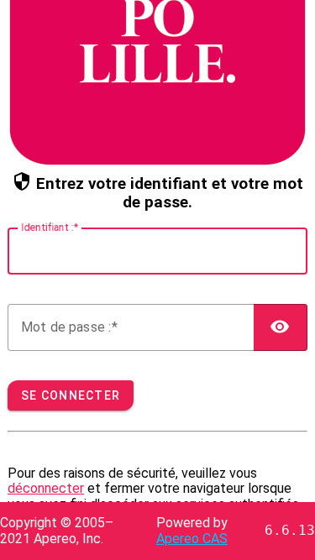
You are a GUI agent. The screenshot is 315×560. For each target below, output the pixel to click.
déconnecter (46, 488)
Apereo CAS (192, 539)
